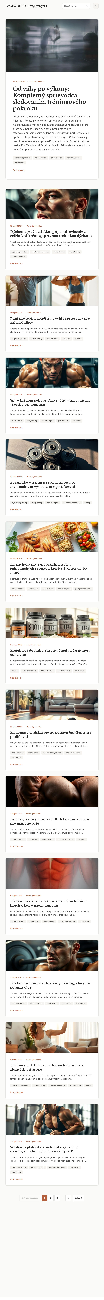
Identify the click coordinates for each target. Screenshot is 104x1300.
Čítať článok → (19, 170)
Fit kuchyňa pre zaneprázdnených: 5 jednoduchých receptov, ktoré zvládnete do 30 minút (48, 568)
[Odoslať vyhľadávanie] (87, 6)
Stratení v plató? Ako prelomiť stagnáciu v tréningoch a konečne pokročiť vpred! (44, 1149)
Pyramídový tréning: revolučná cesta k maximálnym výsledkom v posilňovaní (42, 484)
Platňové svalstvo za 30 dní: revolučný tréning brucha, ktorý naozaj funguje (48, 903)
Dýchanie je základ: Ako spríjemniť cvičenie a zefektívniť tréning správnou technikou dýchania (51, 234)
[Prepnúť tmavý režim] (96, 6)
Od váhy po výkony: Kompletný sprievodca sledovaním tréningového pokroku (49, 98)
